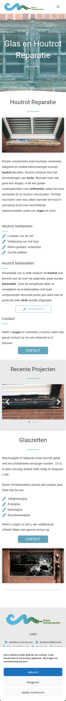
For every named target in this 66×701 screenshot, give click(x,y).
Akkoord (33, 672)
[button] (7, 402)
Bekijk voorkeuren (33, 692)
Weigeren (33, 682)
